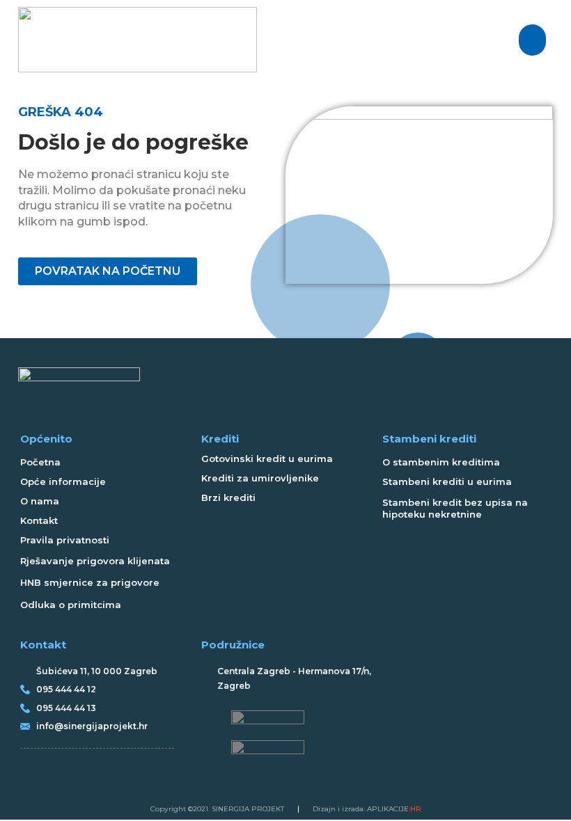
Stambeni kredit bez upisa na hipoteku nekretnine (455, 508)
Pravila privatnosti (64, 539)
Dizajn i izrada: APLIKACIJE (367, 808)
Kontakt (39, 520)
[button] (532, 40)
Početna (40, 462)
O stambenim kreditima (441, 462)
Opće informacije (63, 481)
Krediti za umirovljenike (260, 478)
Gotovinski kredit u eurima (267, 458)
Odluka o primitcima (70, 604)
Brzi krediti (228, 497)
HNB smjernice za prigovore (89, 582)
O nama (39, 501)
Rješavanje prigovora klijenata (95, 560)
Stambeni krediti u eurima (447, 481)
